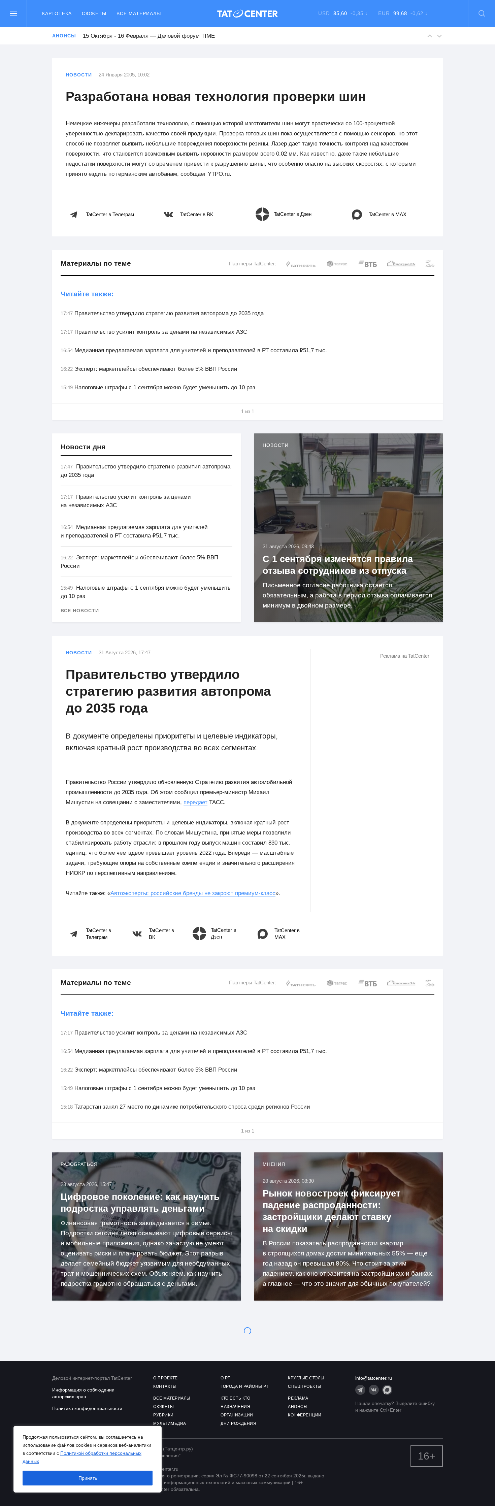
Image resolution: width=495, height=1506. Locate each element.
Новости (79, 74)
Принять (87, 1478)
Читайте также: (87, 294)
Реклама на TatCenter (404, 656)
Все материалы (139, 13)
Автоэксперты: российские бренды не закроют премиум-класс (192, 893)
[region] (87, 1459)
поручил (163, 1443)
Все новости (80, 610)
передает (195, 802)
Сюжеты (94, 13)
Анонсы (64, 35)
